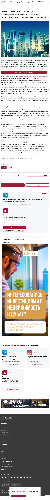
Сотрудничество (6, 461)
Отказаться (32, 496)
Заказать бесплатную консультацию (24, 72)
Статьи (3, 167)
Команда (3, 434)
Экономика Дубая (38, 237)
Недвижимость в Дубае (7, 466)
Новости (10, 167)
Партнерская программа (7, 464)
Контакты (3, 441)
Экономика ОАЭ (8, 237)
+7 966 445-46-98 (27, 2)
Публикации (4, 444)
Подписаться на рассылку (12, 389)
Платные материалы (6, 456)
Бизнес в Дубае (8, 239)
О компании (4, 425)
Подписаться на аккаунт (37, 364)
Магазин (3, 469)
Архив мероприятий (6, 436)
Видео (2, 453)
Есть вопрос (37, 185)
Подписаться (26, 204)
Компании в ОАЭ (28, 237)
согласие (23, 230)
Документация (4, 430)
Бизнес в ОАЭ (18, 237)
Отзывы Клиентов (5, 432)
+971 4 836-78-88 (17, 2)
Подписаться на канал (12, 364)
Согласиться (18, 496)
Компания (4, 423)
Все (2, 447)
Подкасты (3, 458)
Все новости (13, 185)
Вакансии (3, 439)
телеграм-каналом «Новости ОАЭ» (37, 175)
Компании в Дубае (19, 239)
